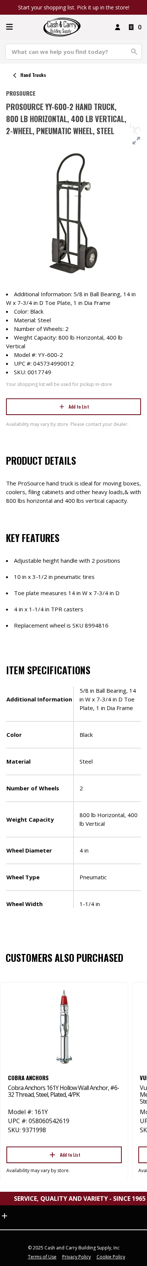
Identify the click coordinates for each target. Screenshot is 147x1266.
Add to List (79, 406)
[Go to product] (64, 1026)
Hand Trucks (33, 75)
